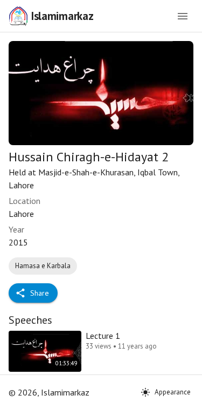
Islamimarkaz (62, 16)
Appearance (173, 392)
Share (39, 293)
